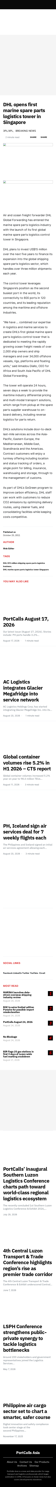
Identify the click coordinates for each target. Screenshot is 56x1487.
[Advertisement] (28, 65)
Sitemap (34, 1465)
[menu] (4, 4)
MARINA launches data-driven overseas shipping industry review (17, 995)
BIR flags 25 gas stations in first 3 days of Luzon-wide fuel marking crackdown (18, 1054)
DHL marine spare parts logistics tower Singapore (26, 569)
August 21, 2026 (11, 1060)
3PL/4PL (8, 130)
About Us (12, 1461)
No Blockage (10, 1036)
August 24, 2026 (11, 1000)
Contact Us (26, 1461)
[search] (49, 4)
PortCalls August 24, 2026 (18, 1021)
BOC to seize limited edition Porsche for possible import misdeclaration (18, 1010)
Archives (22, 1465)
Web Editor (8, 548)
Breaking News (26, 130)
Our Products (42, 1461)
